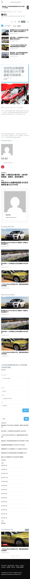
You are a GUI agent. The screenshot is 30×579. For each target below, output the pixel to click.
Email (2, 395)
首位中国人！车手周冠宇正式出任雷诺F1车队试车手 (19, 38)
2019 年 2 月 (4, 513)
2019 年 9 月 (4, 485)
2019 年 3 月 (4, 509)
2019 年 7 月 (4, 493)
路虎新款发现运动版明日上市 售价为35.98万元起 (13, 445)
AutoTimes (3, 565)
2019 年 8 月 (4, 489)
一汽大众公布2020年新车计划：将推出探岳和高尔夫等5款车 (19, 45)
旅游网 (21, 567)
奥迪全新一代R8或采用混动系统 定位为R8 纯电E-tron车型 (19, 53)
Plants (16, 565)
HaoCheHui (16, 574)
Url (2, 402)
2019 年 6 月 (4, 497)
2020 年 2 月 (4, 465)
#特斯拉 (19, 26)
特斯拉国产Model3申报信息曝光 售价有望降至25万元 (14, 453)
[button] (26, 530)
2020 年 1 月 (4, 469)
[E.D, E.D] (15, 201)
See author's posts (8, 162)
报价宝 (13, 567)
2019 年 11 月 (4, 477)
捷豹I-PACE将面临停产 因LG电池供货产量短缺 (12, 457)
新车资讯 (3, 523)
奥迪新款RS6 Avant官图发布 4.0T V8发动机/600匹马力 (14, 449)
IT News (22, 565)
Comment (3, 375)
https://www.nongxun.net (11, 217)
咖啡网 (8, 567)
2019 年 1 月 (4, 518)
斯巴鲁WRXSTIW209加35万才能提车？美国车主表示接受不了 (19, 30)
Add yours (3, 369)
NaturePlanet (11, 565)
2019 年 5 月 (4, 501)
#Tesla (14, 26)
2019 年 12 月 (4, 473)
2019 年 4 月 (4, 505)
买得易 (17, 567)
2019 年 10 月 (4, 481)
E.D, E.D (5, 79)
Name (2, 388)
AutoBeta (3, 567)
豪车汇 (4, 15)
